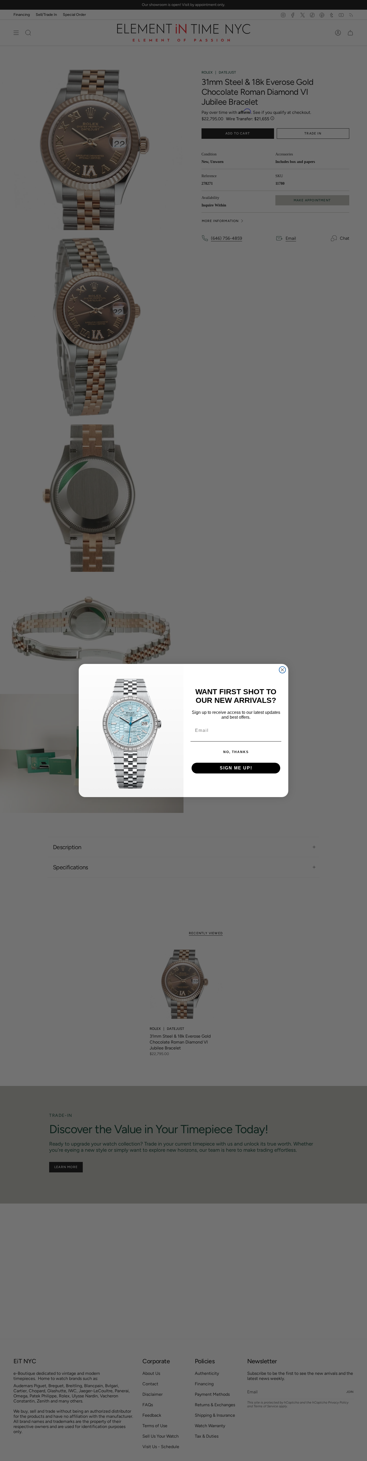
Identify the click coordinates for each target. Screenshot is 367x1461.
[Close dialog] (282, 670)
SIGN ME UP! (236, 768)
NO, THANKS (236, 752)
